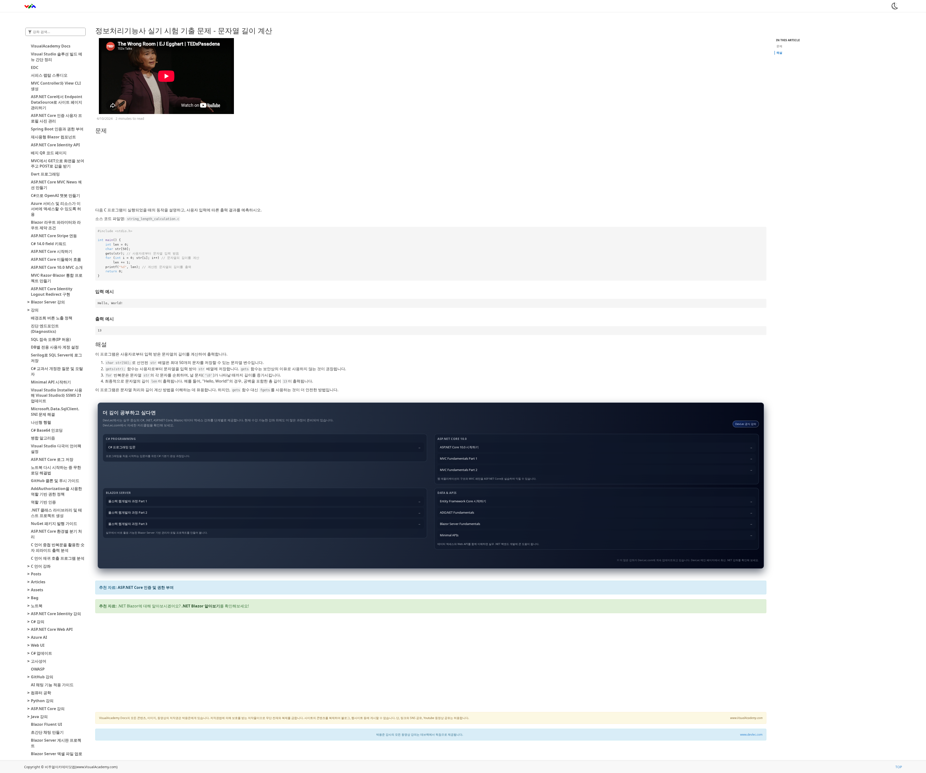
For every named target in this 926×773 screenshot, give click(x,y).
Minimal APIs (449, 535)
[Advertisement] (430, 171)
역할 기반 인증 (43, 502)
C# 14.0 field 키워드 (48, 243)
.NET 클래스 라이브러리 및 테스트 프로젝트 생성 (56, 512)
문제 (779, 46)
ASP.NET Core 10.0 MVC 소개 (57, 267)
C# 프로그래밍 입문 (122, 447)
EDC (34, 67)
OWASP (38, 669)
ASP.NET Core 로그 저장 (52, 459)
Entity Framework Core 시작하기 (463, 501)
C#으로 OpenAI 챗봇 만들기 (55, 195)
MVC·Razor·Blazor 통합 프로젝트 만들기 (56, 278)
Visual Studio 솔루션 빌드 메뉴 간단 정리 (56, 56)
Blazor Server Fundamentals (460, 524)
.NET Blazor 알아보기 (201, 606)
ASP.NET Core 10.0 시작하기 (459, 447)
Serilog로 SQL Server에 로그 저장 (56, 357)
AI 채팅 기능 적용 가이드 (52, 684)
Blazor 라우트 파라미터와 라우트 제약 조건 (56, 225)
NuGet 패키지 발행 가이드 (54, 523)
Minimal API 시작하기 (51, 382)
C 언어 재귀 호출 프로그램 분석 (57, 558)
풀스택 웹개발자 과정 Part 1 (127, 501)
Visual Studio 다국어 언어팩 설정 (56, 448)
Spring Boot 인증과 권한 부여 (57, 129)
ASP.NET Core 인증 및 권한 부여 (146, 587)
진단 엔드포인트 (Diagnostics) (45, 328)
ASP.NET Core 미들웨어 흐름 (56, 259)
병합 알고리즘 (43, 438)
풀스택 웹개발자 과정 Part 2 (127, 512)
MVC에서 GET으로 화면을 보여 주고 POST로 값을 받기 (57, 163)
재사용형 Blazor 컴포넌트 (53, 137)
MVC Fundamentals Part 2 (458, 470)
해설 (779, 53)
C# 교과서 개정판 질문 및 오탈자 (57, 371)
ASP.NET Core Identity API (55, 145)
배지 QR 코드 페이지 (49, 152)
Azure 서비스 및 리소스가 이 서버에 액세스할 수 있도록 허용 (56, 209)
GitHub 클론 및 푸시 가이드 (55, 480)
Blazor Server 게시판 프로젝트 (56, 743)
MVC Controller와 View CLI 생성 (56, 86)
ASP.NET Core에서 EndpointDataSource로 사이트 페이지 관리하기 (56, 102)
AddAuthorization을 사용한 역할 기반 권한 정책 (56, 491)
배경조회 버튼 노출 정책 (51, 318)
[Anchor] (92, 30)
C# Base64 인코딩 (47, 430)
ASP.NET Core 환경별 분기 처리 (56, 534)
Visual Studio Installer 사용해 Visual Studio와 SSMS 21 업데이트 (56, 395)
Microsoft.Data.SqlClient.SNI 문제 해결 (55, 411)
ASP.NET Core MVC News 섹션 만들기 (56, 184)
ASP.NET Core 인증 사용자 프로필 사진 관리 (56, 118)
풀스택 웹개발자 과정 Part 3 (127, 524)
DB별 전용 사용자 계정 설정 (55, 347)
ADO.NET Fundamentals (457, 512)
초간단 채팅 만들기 (47, 732)
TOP (898, 767)
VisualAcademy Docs (50, 46)
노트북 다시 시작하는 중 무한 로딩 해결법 (56, 470)
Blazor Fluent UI (46, 724)
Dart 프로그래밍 (45, 174)
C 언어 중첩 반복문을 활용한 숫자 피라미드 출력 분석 (57, 547)
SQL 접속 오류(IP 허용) (51, 339)
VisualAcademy (36, 6)
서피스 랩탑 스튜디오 (49, 75)
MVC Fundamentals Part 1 (458, 458)
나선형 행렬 (41, 422)
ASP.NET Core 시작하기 (51, 251)
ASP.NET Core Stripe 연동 (54, 235)
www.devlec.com (751, 734)
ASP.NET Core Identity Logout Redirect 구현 (51, 291)
